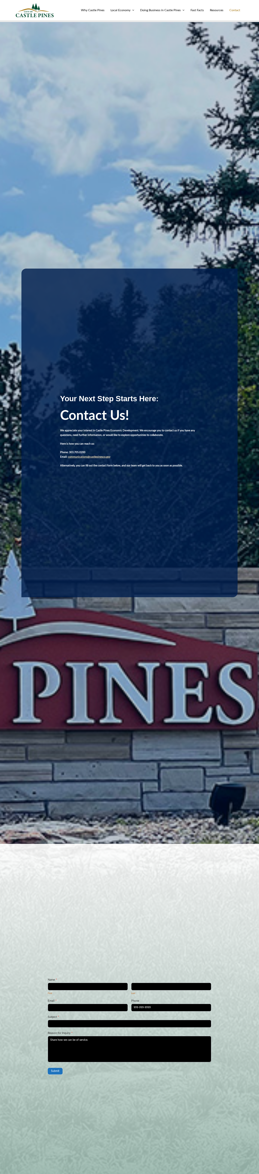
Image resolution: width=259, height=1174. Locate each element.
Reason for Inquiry (60, 1033)
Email (52, 1000)
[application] (132, 10)
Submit (55, 1071)
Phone (135, 1000)
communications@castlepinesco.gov (89, 457)
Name (52, 979)
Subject (53, 1017)
